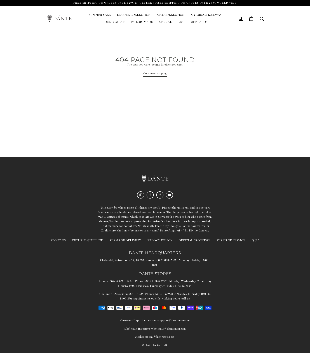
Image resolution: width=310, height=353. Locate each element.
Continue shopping (154, 73)
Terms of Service (231, 240)
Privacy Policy (159, 240)
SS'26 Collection (171, 15)
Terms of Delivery (125, 240)
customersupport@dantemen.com (168, 320)
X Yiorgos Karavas (206, 15)
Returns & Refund (87, 240)
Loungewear (113, 22)
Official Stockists (194, 240)
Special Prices (171, 22)
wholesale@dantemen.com (168, 328)
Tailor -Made (142, 22)
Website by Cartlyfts (155, 345)
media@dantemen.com (159, 336)
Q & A (256, 240)
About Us (58, 240)
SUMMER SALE (100, 15)
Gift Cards (199, 22)
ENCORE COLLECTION (134, 15)
